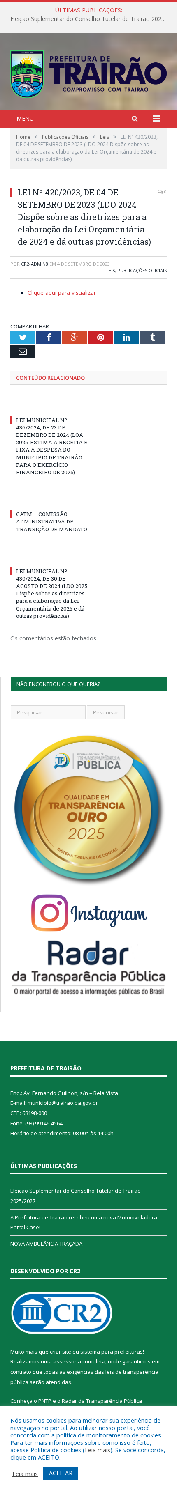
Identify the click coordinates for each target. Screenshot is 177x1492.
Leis (110, 270)
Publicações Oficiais (142, 270)
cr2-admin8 (34, 264)
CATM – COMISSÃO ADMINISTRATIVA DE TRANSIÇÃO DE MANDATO (51, 521)
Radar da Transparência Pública (102, 1401)
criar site (60, 1351)
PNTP (44, 1401)
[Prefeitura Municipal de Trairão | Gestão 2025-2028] (88, 72)
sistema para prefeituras (111, 1351)
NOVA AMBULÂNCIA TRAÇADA (46, 1243)
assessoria (67, 1361)
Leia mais (97, 1449)
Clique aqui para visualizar (62, 292)
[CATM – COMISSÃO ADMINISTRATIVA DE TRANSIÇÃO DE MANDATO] (49, 498)
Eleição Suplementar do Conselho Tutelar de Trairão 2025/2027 (90, 19)
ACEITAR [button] (60, 1473)
